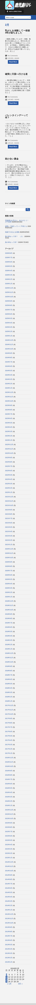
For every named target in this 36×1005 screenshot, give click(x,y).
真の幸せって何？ (11, 242)
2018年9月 (8, 666)
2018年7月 (8, 675)
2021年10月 (9, 505)
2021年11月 (9, 501)
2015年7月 (8, 831)
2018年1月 (8, 701)
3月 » (20, 984)
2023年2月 (8, 436)
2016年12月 (9, 758)
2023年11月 (9, 397)
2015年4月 (8, 844)
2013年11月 (9, 918)
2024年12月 (9, 340)
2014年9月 (8, 875)
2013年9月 (8, 927)
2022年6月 (8, 471)
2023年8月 (8, 410)
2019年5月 (8, 631)
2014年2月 (8, 905)
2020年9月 (8, 562)
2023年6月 (8, 418)
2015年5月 (8, 840)
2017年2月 (8, 749)
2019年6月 (8, 627)
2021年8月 (8, 514)
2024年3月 (8, 379)
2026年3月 (8, 275)
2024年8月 (8, 357)
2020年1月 (8, 597)
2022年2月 (8, 488)
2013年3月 (8, 953)
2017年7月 (8, 727)
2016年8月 (8, 775)
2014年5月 (8, 892)
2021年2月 (8, 540)
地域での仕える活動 (12, 232)
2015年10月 (9, 818)
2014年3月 (8, 901)
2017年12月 (9, 705)
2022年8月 (8, 462)
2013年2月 (8, 958)
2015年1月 (8, 858)
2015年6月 (8, 836)
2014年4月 (8, 897)
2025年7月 (8, 310)
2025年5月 (8, 318)
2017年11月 (9, 710)
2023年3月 (8, 431)
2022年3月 (8, 484)
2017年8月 (8, 723)
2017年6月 (8, 731)
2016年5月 (8, 788)
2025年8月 (8, 305)
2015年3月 (8, 849)
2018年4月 (8, 688)
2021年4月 (8, 531)
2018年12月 (9, 653)
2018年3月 (8, 692)
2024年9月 (8, 353)
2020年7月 (8, 571)
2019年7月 (8, 623)
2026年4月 (8, 270)
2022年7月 (8, 466)
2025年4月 (8, 323)
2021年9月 (8, 510)
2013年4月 (8, 949)
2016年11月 (9, 762)
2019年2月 (8, 644)
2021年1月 (8, 544)
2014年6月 (8, 888)
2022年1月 (8, 492)
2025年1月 (8, 336)
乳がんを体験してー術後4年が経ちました (17, 31)
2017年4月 (8, 740)
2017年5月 (8, 736)
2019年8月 (8, 618)
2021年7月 (8, 518)
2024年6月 (8, 366)
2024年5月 (8, 370)
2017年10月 (9, 714)
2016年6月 (8, 784)
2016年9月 (8, 771)
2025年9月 (8, 301)
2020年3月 (8, 588)
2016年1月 (8, 805)
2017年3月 (8, 744)
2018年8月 (8, 671)
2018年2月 (8, 697)
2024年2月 (8, 384)
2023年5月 (8, 423)
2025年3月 (8, 327)
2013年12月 (9, 914)
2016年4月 (8, 792)
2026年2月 (8, 279)
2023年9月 (8, 405)
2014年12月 (9, 862)
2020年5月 (8, 579)
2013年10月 (9, 923)
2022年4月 (8, 479)
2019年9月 (8, 614)
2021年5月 (8, 527)
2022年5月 (8, 475)
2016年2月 (8, 801)
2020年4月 (8, 584)
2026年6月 (8, 262)
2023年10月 (9, 401)
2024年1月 (8, 388)
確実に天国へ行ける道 (16, 74)
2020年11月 (9, 553)
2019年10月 (9, 610)
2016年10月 (9, 766)
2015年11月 (9, 814)
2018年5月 (8, 684)
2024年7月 (8, 362)
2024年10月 (9, 349)
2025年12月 (9, 288)
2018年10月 (9, 662)
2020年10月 (9, 557)
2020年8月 (8, 566)
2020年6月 (8, 575)
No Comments (13, 56)
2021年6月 (8, 523)
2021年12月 (9, 497)
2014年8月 (8, 879)
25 (6, 982)
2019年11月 (9, 605)
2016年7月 (8, 779)
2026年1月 (8, 284)
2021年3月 (8, 536)
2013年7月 (8, 936)
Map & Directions (15, 11)
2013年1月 (8, 962)
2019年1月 (8, 649)
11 (6, 977)
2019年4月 (8, 636)
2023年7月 (8, 414)
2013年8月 (8, 931)
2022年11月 (9, 449)
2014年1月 (8, 910)
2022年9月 (8, 457)
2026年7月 (8, 257)
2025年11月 (9, 292)
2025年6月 (8, 314)
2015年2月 (8, 853)
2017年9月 (8, 718)
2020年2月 (8, 592)
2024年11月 (9, 344)
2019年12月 (9, 601)
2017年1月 (8, 753)
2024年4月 (8, 375)
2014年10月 (9, 871)
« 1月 (9, 984)
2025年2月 (8, 331)
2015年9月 (8, 823)
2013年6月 (8, 940)
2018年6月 (8, 679)
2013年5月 (8, 945)
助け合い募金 (12, 158)
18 (6, 979)
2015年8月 (8, 827)
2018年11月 (9, 657)
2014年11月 (9, 866)
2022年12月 (9, 444)
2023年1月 (8, 440)
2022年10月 (9, 453)
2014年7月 (8, 884)
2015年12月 (9, 810)
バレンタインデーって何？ (16, 116)
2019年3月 (8, 640)
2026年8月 (8, 253)
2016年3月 (8, 797)
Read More (13, 62)
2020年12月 (9, 549)
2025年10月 (9, 297)
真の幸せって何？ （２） (14, 236)
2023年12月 (9, 392)
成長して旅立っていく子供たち (16, 226)
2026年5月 (8, 266)
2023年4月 (8, 427)
